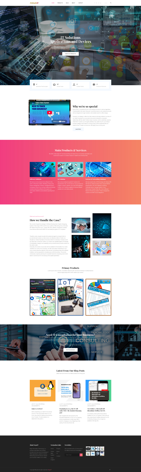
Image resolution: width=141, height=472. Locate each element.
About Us (57, 452)
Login (105, 3)
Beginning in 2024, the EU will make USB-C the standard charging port (70, 411)
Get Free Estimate (70, 349)
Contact (80, 2)
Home (53, 2)
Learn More (78, 129)
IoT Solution (61, 179)
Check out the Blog (70, 53)
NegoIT (50, 469)
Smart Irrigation (53, 458)
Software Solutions (35, 179)
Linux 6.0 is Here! (37, 409)
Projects (58, 448)
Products (60, 2)
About (73, 2)
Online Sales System (52, 453)
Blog (67, 2)
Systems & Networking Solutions (96, 179)
